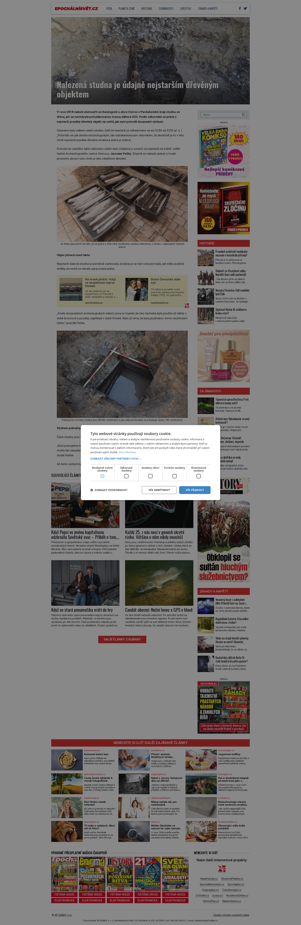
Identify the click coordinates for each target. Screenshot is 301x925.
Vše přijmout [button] (195, 490)
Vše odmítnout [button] (159, 490)
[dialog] (150, 462)
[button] (150, 458)
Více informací (127, 452)
